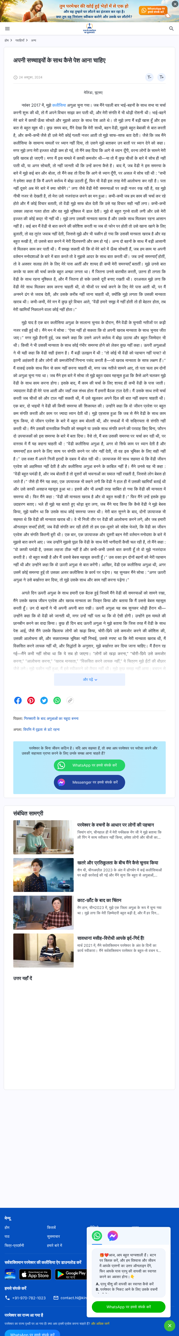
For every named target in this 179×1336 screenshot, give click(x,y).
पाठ (7, 1236)
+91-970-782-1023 (29, 1298)
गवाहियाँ (19, 40)
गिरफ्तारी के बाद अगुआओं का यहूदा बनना (51, 718)
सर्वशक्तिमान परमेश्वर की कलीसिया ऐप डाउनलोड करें (43, 1262)
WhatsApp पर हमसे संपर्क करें (129, 1306)
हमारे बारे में (54, 1245)
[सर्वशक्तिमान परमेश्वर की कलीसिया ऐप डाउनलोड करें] (10, 1274)
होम (7, 40)
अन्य (33, 40)
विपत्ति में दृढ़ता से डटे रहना (41, 729)
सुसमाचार (53, 1236)
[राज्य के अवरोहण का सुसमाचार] (89, 28)
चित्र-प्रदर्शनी (14, 1245)
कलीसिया (59, 105)
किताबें (51, 1227)
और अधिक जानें (100, 1323)
